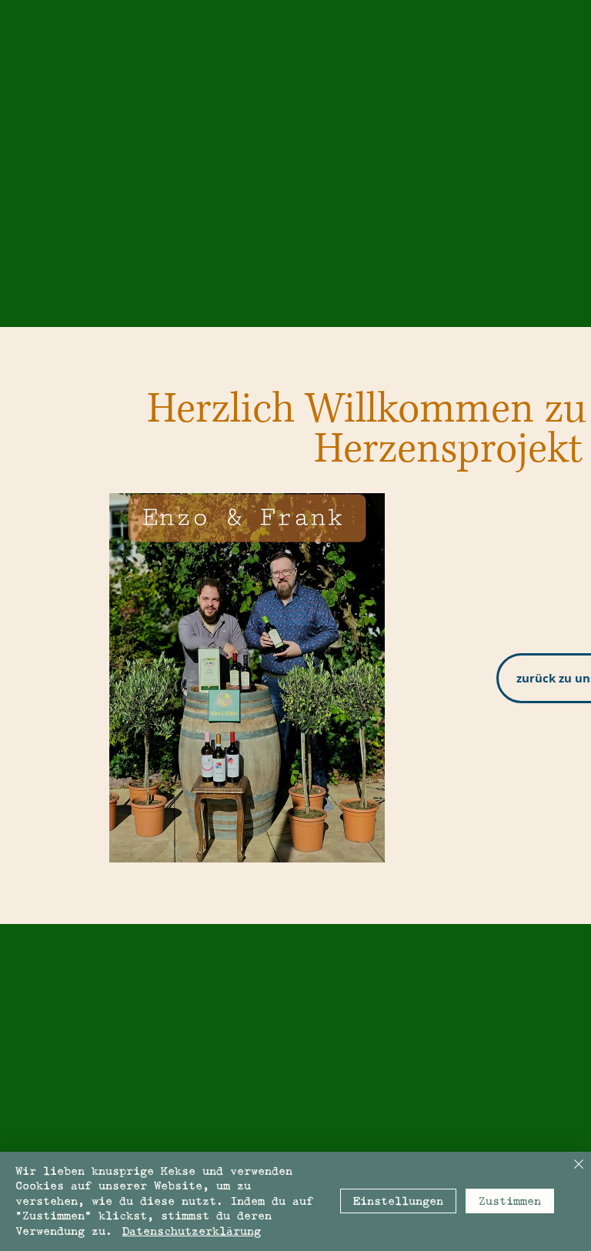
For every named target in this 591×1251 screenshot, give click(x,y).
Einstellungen (398, 1201)
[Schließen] (578, 1165)
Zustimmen (510, 1201)
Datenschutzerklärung (191, 1231)
